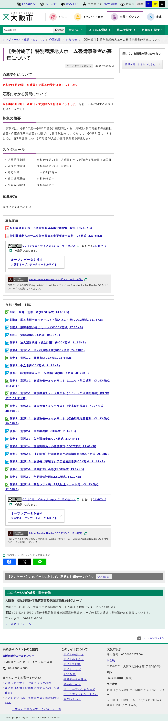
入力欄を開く (104, 576)
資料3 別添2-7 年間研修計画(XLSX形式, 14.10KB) (45, 476)
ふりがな (51, 4)
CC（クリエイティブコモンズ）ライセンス (49, 245)
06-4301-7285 (18, 668)
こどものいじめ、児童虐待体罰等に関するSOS (32, 700)
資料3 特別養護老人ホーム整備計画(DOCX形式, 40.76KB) (49, 373)
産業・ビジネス (34, 39)
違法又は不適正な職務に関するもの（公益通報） (32, 690)
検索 (61, 30)
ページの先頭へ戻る (153, 638)
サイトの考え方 (73, 659)
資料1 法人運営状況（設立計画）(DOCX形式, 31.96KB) (48, 342)
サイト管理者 (72, 664)
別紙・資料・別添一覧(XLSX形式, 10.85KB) (39, 312)
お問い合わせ (72, 699)
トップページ (11, 39)
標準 (114, 4)
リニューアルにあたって (79, 689)
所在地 (111, 660)
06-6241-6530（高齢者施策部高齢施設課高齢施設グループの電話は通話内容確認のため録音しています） (83, 612)
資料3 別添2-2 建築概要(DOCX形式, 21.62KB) (43, 431)
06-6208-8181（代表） (120, 678)
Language (29, 4)
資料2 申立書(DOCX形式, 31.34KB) (35, 365)
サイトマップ (72, 669)
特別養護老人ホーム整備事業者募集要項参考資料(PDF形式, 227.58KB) (57, 235)
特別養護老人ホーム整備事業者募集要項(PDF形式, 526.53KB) (51, 228)
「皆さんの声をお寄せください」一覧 (36, 709)
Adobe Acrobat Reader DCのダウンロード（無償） (56, 279)
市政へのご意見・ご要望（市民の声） (29, 683)
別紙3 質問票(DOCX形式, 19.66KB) (35, 335)
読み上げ (72, 4)
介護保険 (55, 39)
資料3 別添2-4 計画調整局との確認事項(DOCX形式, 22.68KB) (53, 446)
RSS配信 (69, 674)
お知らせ (71, 39)
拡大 (107, 4)
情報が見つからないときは (140, 64)
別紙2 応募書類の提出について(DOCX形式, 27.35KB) (46, 327)
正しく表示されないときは (80, 694)
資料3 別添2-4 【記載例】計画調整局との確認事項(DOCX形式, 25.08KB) (60, 454)
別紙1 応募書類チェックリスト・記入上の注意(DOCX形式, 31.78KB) (56, 319)
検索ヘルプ (75, 30)
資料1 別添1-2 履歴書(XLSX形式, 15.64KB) (41, 357)
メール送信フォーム (18, 624)
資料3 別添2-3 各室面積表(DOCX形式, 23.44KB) (44, 438)
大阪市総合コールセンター (18, 655)
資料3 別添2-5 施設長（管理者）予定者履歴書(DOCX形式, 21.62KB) (57, 461)
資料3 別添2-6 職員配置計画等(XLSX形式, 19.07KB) (47, 469)
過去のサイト (72, 684)
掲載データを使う (75, 679)
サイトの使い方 (73, 654)
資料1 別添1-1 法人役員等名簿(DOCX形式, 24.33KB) (47, 350)
